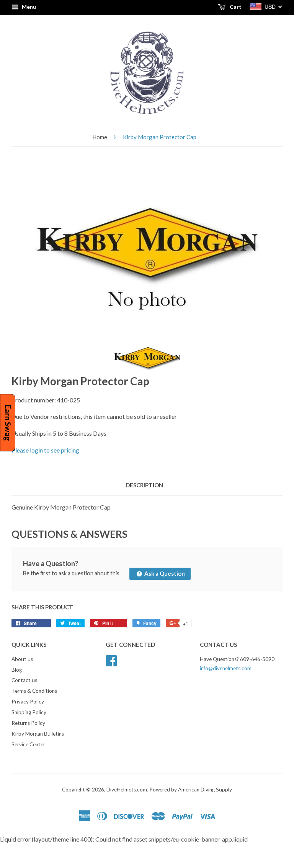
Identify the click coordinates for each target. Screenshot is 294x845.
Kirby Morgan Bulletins (37, 734)
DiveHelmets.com (126, 789)
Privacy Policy (27, 701)
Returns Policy (28, 723)
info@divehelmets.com (226, 668)
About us (22, 659)
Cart (235, 6)
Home (99, 137)
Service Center (28, 744)
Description (144, 485)
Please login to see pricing (45, 450)
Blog (16, 670)
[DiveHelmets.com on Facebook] (111, 659)
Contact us (24, 680)
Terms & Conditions (34, 691)
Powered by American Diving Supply (190, 789)
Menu (28, 6)
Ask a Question (164, 573)
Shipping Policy (28, 712)
